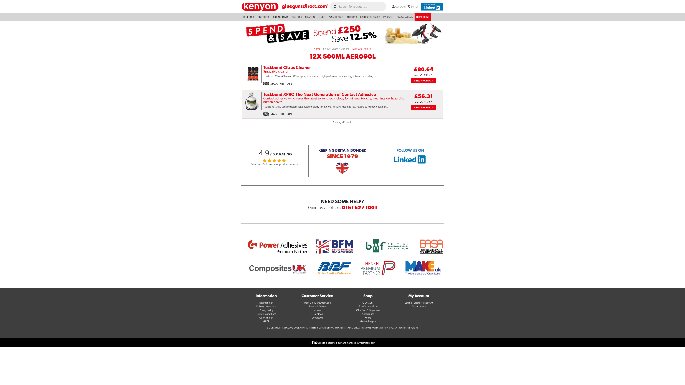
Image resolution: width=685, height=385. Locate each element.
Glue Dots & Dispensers (368, 310)
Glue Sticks (263, 17)
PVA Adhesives (336, 17)
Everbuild (388, 17)
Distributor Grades (370, 17)
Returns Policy (266, 302)
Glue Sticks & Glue (368, 306)
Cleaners (310, 17)
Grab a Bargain (405, 17)
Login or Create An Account (419, 302)
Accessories (368, 313)
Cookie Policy (266, 317)
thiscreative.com (367, 342)
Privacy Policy (266, 310)
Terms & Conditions (266, 313)
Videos (317, 310)
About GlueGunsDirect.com (317, 302)
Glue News (317, 313)
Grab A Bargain (368, 321)
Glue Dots (296, 17)
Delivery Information (266, 306)
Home (317, 48)
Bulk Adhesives (280, 17)
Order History (419, 306)
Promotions (422, 17)
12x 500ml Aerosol (361, 48)
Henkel (321, 17)
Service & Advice (317, 306)
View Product (423, 80)
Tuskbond (351, 17)
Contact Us (317, 317)
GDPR (266, 321)
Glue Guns (248, 17)
